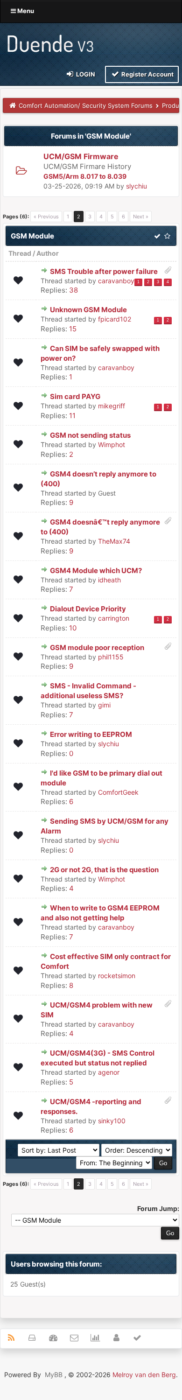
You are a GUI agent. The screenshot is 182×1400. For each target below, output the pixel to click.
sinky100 (112, 1121)
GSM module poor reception (97, 647)
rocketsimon (116, 976)
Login (85, 74)
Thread (19, 253)
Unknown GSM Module (88, 309)
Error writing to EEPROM (91, 734)
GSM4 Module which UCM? (96, 570)
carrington (113, 618)
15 (73, 328)
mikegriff (111, 406)
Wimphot (111, 444)
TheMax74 (114, 541)
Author (47, 253)
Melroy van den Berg (144, 1375)
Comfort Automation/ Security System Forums (86, 105)
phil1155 (111, 657)
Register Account (147, 74)
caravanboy (116, 281)
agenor (108, 1072)
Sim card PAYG (75, 396)
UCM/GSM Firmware (81, 156)
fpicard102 (114, 319)
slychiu (136, 186)
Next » (140, 216)
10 (73, 627)
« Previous (46, 216)
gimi (104, 705)
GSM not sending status (90, 435)
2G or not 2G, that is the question (104, 869)
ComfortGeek (118, 792)
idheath (109, 580)
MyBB (54, 1375)
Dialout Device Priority (88, 608)
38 (73, 290)
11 (72, 415)
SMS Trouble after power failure (104, 271)
